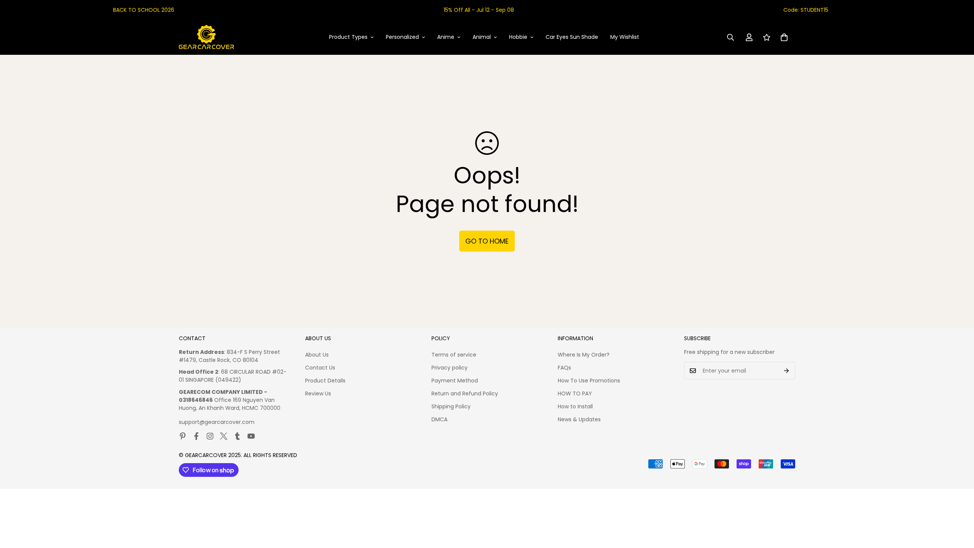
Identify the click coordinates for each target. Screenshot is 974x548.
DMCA (439, 419)
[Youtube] (251, 436)
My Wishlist (624, 37)
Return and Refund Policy (464, 393)
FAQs (564, 367)
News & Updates (579, 419)
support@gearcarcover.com (217, 422)
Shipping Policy (451, 406)
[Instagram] (210, 436)
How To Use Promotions (589, 380)
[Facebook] (196, 436)
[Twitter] (224, 436)
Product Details (325, 380)
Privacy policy (449, 367)
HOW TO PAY (575, 393)
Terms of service (453, 354)
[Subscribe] (786, 370)
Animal (482, 37)
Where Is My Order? (584, 354)
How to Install (575, 406)
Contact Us (320, 367)
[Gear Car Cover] (206, 37)
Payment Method (454, 380)
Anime (445, 37)
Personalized (402, 37)
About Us (317, 354)
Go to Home (487, 241)
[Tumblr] (237, 436)
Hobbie (518, 37)
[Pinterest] (182, 436)
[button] (784, 37)
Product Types (348, 37)
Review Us (318, 393)
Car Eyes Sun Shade (572, 37)
